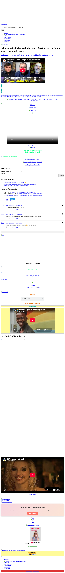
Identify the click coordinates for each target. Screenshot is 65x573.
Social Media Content (31, 288)
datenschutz (7, 40)
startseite (6, 33)
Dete (7, 205)
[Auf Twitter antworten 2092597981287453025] (6, 227)
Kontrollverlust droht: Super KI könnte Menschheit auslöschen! (20, 184)
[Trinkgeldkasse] (1, 267)
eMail (32, 522)
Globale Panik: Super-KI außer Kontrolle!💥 (15, 182)
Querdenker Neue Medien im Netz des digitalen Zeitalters (44, 95)
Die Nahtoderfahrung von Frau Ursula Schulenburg (22, 192)
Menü (2, 30)
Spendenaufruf (32, 546)
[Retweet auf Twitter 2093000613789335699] (9, 209)
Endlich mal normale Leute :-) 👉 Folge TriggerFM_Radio (32, 162)
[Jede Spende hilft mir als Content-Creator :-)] (13, 550)
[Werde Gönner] (1, 272)
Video (20, 95)
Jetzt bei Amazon (32, 494)
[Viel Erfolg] (32, 282)
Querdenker (4, 24)
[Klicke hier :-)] (9, 156)
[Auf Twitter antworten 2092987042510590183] (6, 218)
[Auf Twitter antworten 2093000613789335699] (6, 209)
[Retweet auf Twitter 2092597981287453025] (9, 227)
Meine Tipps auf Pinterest (32, 275)
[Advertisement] (32, 12)
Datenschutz (36, 571)
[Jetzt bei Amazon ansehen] (32, 113)
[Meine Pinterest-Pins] (32, 277)
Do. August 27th (19, 205)
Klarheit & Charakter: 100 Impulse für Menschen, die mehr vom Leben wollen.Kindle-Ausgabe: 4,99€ (38, 100)
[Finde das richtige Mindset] (32, 107)
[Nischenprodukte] (32, 110)
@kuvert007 (11, 205)
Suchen (3, 173)
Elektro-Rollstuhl (32, 145)
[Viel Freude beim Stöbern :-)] (1, 557)
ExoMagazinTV (26, 95)
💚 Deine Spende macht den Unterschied (14, 34)
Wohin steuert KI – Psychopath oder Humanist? (16, 185)
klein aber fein (7, 37)
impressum (6, 41)
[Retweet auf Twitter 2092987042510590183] (9, 218)
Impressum (29, 571)
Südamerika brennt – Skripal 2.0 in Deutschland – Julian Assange (27, 55)
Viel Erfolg (32, 285)
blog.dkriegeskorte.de (6, 95)
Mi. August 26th (19, 223)
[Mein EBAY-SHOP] (4, 279)
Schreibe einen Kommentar (35, 96)
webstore (6, 36)
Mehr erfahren (33, 513)
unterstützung (7, 38)
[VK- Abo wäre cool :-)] (32, 521)
